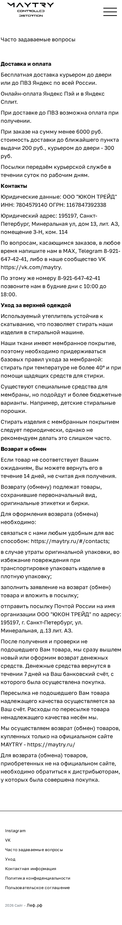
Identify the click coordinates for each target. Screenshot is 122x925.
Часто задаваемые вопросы (34, 849)
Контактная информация (30, 868)
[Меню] (110, 12)
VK (8, 840)
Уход (10, 859)
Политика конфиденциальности (37, 878)
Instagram (15, 830)
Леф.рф (34, 905)
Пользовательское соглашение (37, 887)
